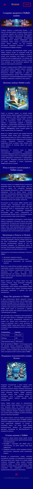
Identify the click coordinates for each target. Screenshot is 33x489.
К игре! (26, 4)
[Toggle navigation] (5, 4)
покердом (18, 47)
